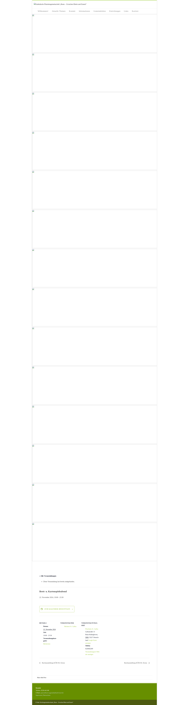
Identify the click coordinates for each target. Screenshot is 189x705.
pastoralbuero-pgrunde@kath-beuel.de (52, 693)
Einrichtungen (114, 11)
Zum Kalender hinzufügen (57, 609)
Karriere (135, 11)
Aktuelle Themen (59, 11)
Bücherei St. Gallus (70, 626)
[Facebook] (128, 677)
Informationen (84, 11)
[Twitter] (133, 677)
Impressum (39, 695)
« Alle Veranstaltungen (47, 576)
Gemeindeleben (100, 11)
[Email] (150, 677)
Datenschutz (46, 695)
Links (126, 11)
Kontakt (72, 11)
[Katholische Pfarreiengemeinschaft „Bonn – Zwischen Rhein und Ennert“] (60, 4)
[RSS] (146, 677)
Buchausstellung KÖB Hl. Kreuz (53, 663)
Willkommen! (43, 11)
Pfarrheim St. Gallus (91, 629)
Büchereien (46, 644)
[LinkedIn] (141, 677)
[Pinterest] (137, 677)
